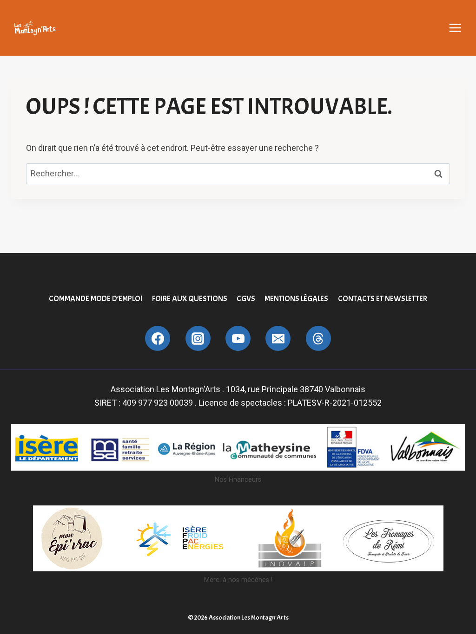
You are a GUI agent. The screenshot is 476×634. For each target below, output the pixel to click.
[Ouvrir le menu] (455, 28)
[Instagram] (198, 338)
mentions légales (296, 299)
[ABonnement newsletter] (318, 338)
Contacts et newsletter (382, 299)
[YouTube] (238, 338)
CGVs (246, 299)
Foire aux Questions (189, 299)
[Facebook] (157, 338)
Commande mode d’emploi (95, 299)
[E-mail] (278, 338)
